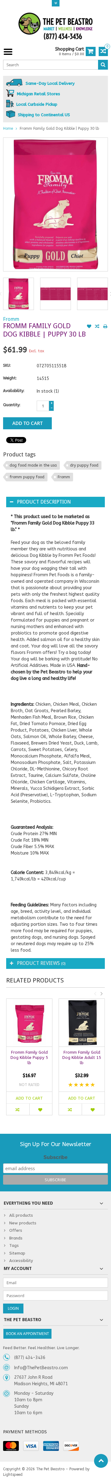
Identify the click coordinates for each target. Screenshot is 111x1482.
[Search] (103, 65)
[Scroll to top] (101, 1461)
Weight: (10, 378)
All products (21, 1215)
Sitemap (17, 1253)
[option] (18, 294)
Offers (15, 1230)
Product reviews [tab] (41, 963)
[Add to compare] (97, 327)
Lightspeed (13, 1474)
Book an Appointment (27, 1333)
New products (22, 1223)
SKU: (7, 365)
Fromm (11, 319)
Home (8, 128)
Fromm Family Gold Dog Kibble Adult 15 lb (81, 1057)
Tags (14, 1245)
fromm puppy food (27, 477)
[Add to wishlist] (89, 327)
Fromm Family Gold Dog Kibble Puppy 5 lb (29, 1057)
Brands (16, 1238)
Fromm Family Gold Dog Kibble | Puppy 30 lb (59, 128)
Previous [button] (95, 993)
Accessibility (21, 1260)
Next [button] (101, 993)
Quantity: (11, 405)
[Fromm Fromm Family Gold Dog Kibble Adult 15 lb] (82, 1023)
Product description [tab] (44, 502)
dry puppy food (84, 465)
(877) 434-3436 (29, 1357)
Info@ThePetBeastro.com (41, 1367)
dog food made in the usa (33, 465)
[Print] (105, 327)
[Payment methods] (11, 1446)
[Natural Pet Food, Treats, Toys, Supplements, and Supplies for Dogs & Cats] (55, 26)
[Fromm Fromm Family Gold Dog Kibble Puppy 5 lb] (29, 1023)
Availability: (13, 391)
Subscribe (55, 1157)
